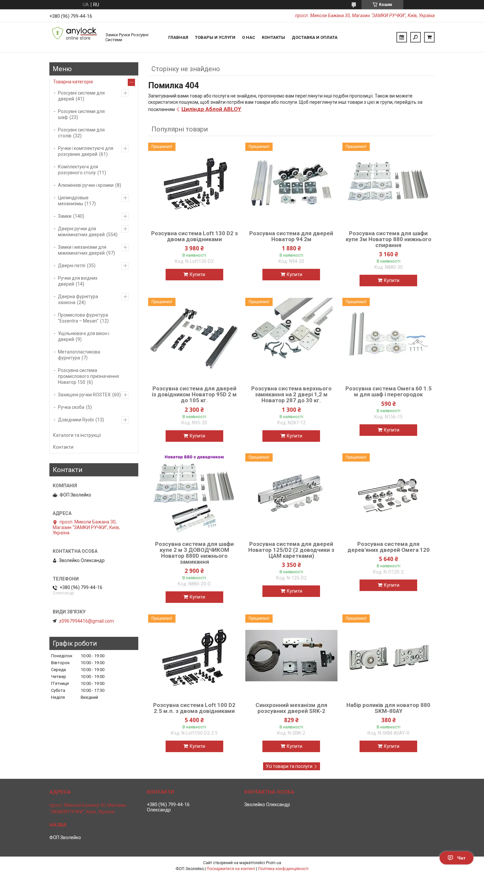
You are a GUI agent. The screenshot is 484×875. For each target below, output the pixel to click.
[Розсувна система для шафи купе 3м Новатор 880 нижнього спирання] (388, 184)
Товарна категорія (73, 81)
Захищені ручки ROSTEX (84, 394)
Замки (64, 216)
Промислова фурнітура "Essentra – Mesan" (83, 318)
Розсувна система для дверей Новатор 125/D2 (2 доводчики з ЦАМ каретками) (291, 550)
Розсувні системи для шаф (81, 114)
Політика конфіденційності (283, 868)
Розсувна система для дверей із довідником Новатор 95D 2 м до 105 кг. (194, 394)
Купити (197, 274)
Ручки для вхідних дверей (77, 281)
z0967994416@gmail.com (86, 621)
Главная (178, 37)
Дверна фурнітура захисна (78, 299)
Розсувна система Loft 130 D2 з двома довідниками (194, 236)
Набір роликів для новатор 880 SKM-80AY (388, 708)
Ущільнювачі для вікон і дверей (83, 336)
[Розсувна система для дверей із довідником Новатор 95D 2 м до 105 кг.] (194, 339)
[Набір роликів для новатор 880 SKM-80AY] (388, 655)
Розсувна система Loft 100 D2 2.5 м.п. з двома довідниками (194, 708)
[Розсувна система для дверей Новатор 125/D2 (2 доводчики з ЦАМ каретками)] (291, 494)
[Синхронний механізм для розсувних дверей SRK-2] (291, 655)
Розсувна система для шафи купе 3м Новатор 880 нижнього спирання (388, 239)
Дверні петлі (71, 265)
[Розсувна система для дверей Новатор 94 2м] (291, 184)
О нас (248, 37)
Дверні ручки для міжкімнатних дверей (81, 231)
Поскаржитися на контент (231, 868)
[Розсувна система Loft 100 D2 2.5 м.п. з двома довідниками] (194, 655)
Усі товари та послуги (289, 766)
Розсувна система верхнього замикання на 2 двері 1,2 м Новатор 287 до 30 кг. (291, 394)
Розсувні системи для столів (81, 132)
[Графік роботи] (401, 37)
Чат (461, 858)
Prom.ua (273, 863)
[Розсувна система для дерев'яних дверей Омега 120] (388, 494)
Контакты (273, 37)
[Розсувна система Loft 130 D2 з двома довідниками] (194, 184)
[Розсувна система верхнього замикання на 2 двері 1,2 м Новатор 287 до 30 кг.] (291, 339)
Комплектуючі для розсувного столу (78, 169)
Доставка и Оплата (314, 37)
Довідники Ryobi (76, 419)
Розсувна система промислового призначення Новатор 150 (88, 376)
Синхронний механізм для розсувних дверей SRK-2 (291, 708)
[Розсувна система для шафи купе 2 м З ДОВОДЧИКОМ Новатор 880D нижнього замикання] (194, 494)
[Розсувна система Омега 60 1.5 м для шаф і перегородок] (388, 339)
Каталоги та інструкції (77, 435)
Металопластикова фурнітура (79, 354)
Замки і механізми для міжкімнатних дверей (82, 250)
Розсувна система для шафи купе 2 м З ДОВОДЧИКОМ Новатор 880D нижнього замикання (194, 553)
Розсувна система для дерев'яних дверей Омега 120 (388, 547)
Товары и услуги (215, 37)
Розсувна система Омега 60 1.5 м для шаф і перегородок (388, 391)
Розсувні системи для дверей (81, 95)
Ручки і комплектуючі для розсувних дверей (85, 151)
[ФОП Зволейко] (74, 37)
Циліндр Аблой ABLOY (211, 109)
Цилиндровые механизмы (73, 200)
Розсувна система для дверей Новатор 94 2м (291, 236)
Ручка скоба (71, 407)
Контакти (63, 447)
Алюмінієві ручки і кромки (86, 185)
